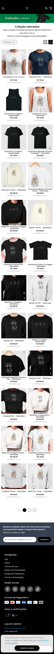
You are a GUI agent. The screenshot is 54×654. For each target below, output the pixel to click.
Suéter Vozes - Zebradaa (40, 227)
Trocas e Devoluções (14, 577)
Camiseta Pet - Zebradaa (40, 77)
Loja (6, 559)
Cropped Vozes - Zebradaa (14, 491)
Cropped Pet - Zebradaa (14, 416)
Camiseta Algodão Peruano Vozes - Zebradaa (40, 190)
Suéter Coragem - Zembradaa (40, 340)
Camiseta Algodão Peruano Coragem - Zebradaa (40, 152)
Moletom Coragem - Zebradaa (14, 303)
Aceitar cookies (27, 648)
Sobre (7, 563)
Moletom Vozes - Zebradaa (14, 190)
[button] (3, 8)
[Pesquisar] (46, 8)
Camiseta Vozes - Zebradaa (40, 114)
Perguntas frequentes (14, 573)
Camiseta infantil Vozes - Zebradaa (40, 453)
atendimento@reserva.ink (15, 628)
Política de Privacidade (15, 570)
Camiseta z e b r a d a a (13, 77)
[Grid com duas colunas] (50, 42)
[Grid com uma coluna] (45, 42)
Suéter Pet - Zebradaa (14, 341)
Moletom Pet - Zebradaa (40, 303)
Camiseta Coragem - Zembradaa (13, 114)
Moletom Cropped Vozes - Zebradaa (13, 453)
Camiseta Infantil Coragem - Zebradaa (40, 265)
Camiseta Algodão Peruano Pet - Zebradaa (14, 378)
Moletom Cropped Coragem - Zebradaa (13, 227)
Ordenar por (7, 42)
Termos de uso (11, 566)
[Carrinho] (50, 8)
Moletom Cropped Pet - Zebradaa (40, 416)
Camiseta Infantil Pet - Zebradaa (13, 265)
